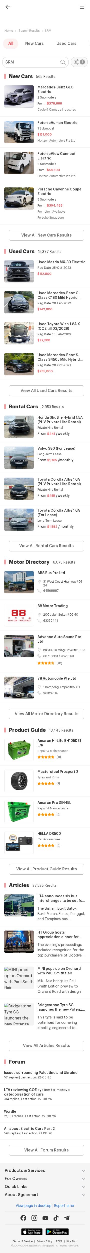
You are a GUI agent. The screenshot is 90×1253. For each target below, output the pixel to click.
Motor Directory (29, 562)
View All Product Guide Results (46, 869)
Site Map (71, 1241)
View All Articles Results (46, 1046)
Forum (17, 1061)
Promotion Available (51, 211)
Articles (19, 885)
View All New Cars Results (46, 235)
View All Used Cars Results (46, 391)
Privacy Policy (44, 1241)
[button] (64, 62)
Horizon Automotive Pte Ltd (57, 140)
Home (8, 30)
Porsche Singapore (51, 217)
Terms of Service (23, 1241)
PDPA (59, 1241)
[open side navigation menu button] (82, 7)
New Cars (34, 44)
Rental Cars (23, 406)
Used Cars (66, 44)
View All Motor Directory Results (46, 714)
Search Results (29, 30)
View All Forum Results (46, 1150)
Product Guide (27, 730)
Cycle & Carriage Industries (57, 109)
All (10, 44)
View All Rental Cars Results (46, 546)
